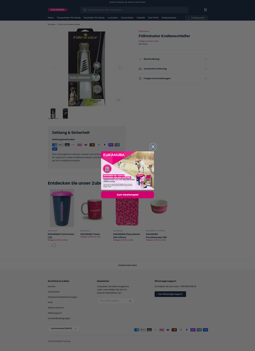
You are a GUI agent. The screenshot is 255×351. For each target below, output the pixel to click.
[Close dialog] (153, 146)
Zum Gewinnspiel (127, 194)
